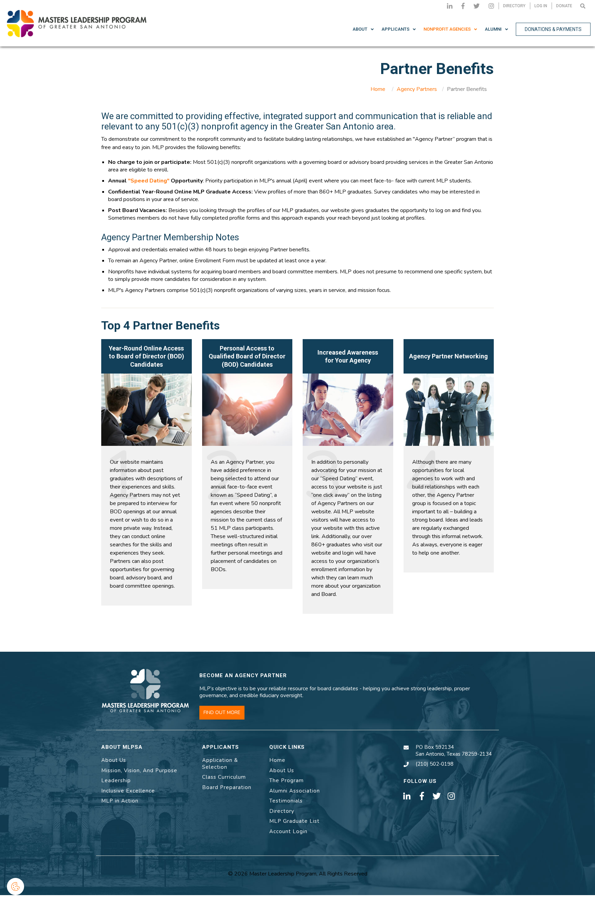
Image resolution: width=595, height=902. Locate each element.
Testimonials (286, 800)
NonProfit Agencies (447, 29)
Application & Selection (220, 763)
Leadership (116, 780)
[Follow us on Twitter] (476, 6)
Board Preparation (226, 787)
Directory (281, 811)
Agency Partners (417, 89)
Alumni (493, 29)
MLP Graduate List (294, 821)
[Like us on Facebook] (463, 6)
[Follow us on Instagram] (491, 6)
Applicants (395, 29)
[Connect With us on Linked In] (449, 6)
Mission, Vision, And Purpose (139, 770)
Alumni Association (294, 790)
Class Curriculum (224, 777)
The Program (286, 780)
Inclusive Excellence (128, 790)
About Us (113, 760)
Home (377, 89)
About (360, 29)
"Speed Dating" (148, 181)
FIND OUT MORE (221, 712)
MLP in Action (119, 800)
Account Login (288, 831)
